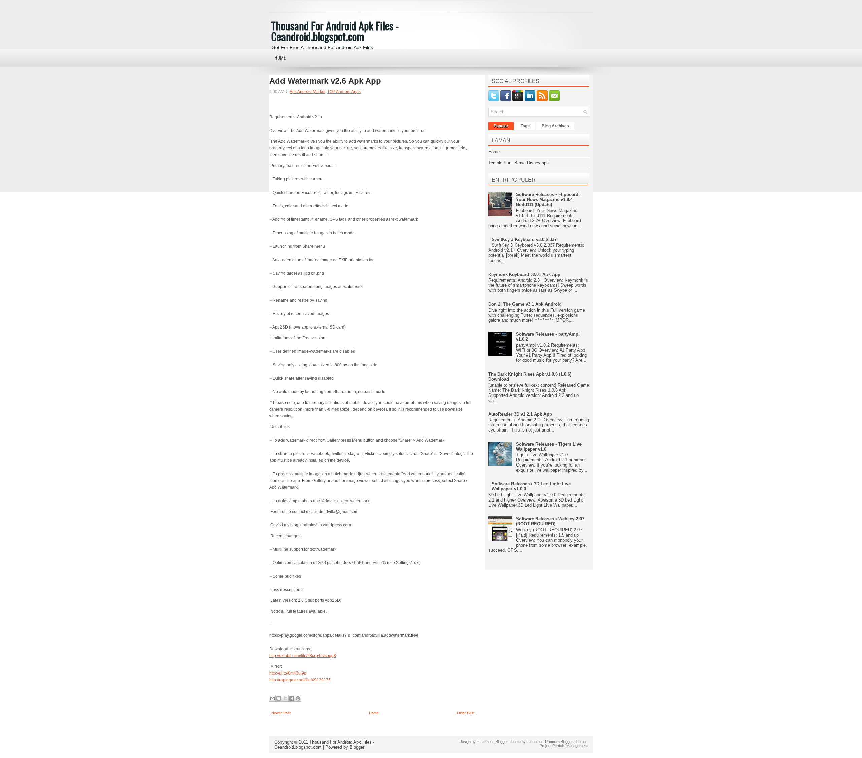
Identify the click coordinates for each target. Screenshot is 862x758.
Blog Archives (555, 126)
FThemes (485, 741)
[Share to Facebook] (291, 698)
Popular (501, 126)
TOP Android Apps (344, 91)
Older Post (465, 713)
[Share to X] (285, 698)
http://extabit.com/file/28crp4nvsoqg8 (302, 655)
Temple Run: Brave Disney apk (518, 162)
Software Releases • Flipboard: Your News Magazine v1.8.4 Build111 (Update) (548, 199)
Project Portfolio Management (564, 746)
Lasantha (534, 741)
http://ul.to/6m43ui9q (287, 673)
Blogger (357, 747)
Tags (525, 126)
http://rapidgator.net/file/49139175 (300, 680)
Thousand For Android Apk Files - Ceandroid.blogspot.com (335, 31)
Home (280, 57)
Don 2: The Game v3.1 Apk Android (525, 304)
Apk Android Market (307, 91)
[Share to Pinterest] (298, 698)
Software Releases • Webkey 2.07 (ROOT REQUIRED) (550, 521)
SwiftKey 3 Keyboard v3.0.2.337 (524, 239)
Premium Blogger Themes (566, 741)
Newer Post (281, 713)
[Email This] (272, 698)
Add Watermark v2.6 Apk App (325, 81)
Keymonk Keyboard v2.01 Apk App (524, 274)
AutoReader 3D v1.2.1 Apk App (520, 414)
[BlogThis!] (278, 698)
